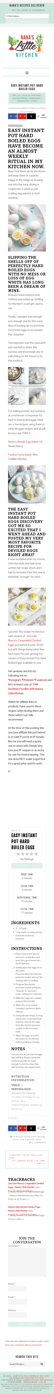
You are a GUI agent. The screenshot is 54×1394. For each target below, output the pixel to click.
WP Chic (44, 1376)
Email (11, 1297)
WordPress (30, 1382)
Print (27, 866)
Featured (36, 95)
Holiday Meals (20, 98)
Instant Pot (23, 101)
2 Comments (39, 1142)
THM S (34, 101)
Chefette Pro (31, 1380)
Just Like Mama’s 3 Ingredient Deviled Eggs (24, 640)
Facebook (41, 680)
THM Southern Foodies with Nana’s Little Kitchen (25, 689)
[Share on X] (31, 116)
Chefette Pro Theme (24, 1376)
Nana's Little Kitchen (27, 47)
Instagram (15, 680)
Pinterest (28, 680)
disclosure (42, 108)
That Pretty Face (34, 1378)
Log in (42, 1382)
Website (12, 1310)
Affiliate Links (15, 126)
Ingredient (35, 98)
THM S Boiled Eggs (30, 1139)
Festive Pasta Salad (20, 454)
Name (11, 1283)
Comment (13, 1245)
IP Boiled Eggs (21, 1137)
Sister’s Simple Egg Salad (23, 441)
